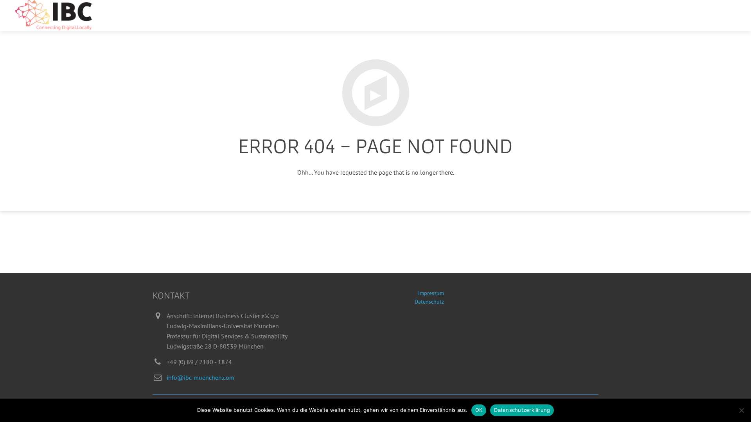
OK (479, 410)
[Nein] (741, 410)
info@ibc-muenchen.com (200, 377)
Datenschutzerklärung (522, 410)
